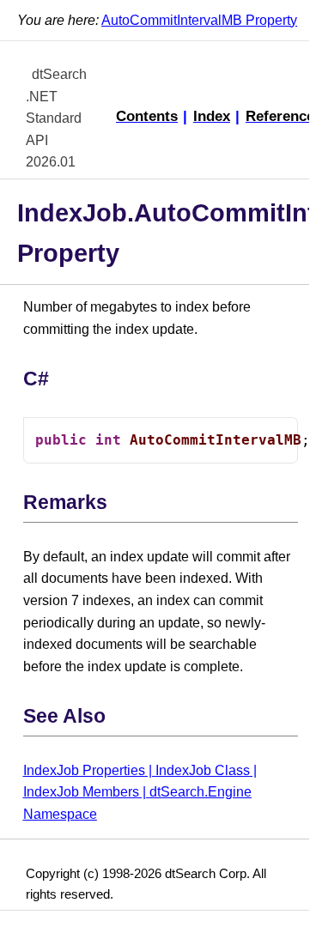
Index (211, 115)
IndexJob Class (202, 770)
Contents (147, 115)
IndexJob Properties (84, 770)
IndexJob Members (81, 792)
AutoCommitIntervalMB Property (199, 20)
